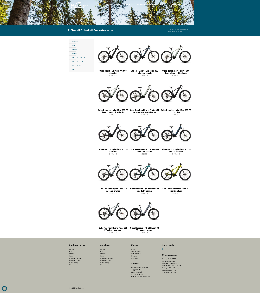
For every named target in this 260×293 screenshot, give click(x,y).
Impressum (134, 256)
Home (171, 29)
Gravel (74, 53)
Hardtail (74, 41)
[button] (4, 288)
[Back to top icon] (250, 289)
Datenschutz (135, 258)
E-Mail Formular (136, 254)
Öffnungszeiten (136, 251)
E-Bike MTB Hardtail (78, 57)
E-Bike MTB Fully (77, 61)
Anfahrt (133, 249)
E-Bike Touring (76, 65)
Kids (73, 69)
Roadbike (75, 49)
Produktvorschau (182, 29)
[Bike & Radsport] (80, 4)
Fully (73, 45)
